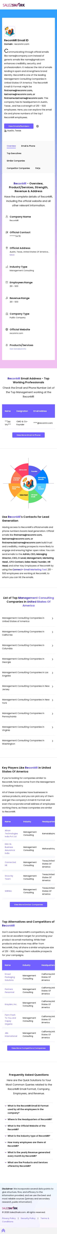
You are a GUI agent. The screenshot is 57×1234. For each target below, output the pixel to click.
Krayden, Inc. (11, 1004)
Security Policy (28, 1218)
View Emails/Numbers (18, 126)
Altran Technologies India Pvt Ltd (11, 833)
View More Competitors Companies (28, 1048)
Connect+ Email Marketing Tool (29, 569)
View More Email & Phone (28, 435)
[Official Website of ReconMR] (37, 126)
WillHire (8, 891)
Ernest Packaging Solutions (10, 977)
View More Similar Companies (28, 904)
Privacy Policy (9, 1218)
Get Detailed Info (18, 349)
